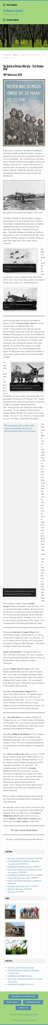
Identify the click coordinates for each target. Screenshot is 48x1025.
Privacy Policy (12, 1002)
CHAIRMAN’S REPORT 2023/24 (19, 866)
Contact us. (23, 1008)
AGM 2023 (11, 892)
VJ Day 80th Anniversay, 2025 (18, 878)
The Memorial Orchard (13, 11)
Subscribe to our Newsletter (23, 996)
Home (15, 55)
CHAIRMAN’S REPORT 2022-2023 (20, 875)
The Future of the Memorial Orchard (20, 858)
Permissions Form (33, 1002)
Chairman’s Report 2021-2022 (18, 886)
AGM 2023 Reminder (15, 889)
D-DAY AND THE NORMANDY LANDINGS (24, 880)
